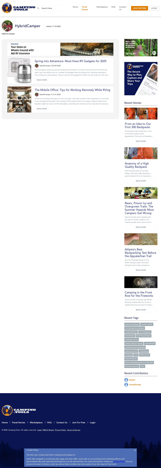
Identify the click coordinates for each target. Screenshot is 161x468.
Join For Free (79, 422)
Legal (39, 430)
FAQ (113, 7)
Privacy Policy (60, 430)
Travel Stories (85, 8)
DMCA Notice (48, 430)
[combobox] (54, 8)
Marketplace (102, 7)
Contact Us (122, 8)
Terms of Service (73, 430)
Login (92, 422)
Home (75, 7)
